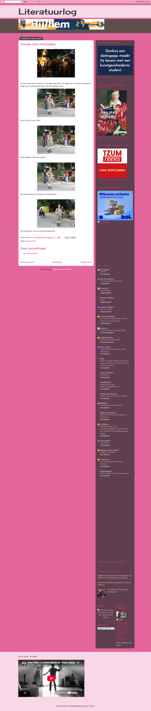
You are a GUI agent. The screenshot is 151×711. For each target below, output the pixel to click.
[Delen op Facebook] (72, 237)
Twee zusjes (104, 443)
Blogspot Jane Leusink (109, 450)
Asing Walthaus (106, 338)
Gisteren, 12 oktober (107, 452)
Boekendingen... (106, 471)
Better (102, 300)
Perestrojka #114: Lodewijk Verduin (113, 330)
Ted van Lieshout (107, 279)
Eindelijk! (103, 272)
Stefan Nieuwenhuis (108, 394)
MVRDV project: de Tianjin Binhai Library (114, 473)
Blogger (91, 706)
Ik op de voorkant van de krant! (111, 281)
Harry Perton (105, 347)
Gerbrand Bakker (107, 307)
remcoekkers (105, 441)
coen (33, 237)
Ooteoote (104, 288)
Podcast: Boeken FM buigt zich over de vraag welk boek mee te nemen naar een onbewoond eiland (114, 363)
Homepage (57, 262)
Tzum (102, 359)
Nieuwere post (27, 262)
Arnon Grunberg (107, 298)
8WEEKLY (103, 403)
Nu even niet (104, 375)
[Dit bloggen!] (68, 237)
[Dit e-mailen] (66, 237)
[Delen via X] (70, 237)
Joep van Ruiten (106, 373)
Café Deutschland (107, 317)
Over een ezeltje (106, 309)
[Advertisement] (112, 243)
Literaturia (104, 460)
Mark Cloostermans (108, 413)
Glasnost (103, 328)
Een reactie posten (30, 253)
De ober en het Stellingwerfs (110, 340)
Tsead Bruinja (105, 382)
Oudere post (86, 262)
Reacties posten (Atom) (62, 269)
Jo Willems (104, 424)
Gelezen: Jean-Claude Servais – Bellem (114, 396)
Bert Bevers (105, 270)
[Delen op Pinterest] (74, 237)
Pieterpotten (31, 241)
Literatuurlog (47, 11)
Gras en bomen (105, 290)
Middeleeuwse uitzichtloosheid (111, 405)
